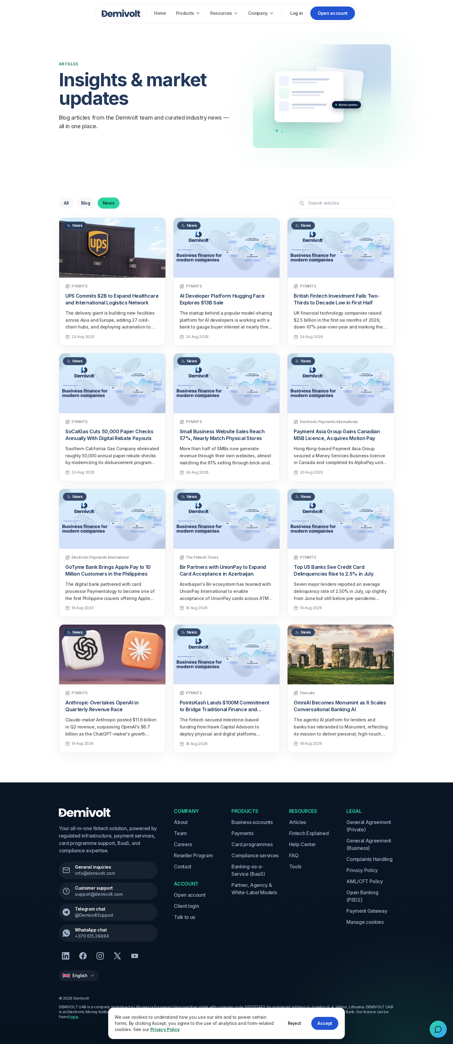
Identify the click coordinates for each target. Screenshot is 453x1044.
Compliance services (255, 855)
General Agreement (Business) (368, 844)
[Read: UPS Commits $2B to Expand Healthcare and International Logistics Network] (112, 248)
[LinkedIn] (65, 956)
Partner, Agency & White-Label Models (254, 888)
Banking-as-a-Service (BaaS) (248, 870)
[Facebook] (83, 956)
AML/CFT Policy (364, 881)
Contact (182, 866)
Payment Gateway (366, 911)
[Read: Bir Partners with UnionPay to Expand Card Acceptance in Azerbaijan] (226, 519)
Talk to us (184, 917)
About (180, 822)
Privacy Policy (362, 870)
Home (160, 13)
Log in (296, 13)
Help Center (302, 844)
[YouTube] (134, 956)
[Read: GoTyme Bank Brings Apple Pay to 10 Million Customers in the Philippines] (112, 519)
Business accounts (252, 822)
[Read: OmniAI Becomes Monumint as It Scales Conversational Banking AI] (341, 654)
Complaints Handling (369, 859)
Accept (324, 1023)
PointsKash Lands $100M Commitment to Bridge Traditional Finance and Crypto (224, 709)
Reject (294, 1023)
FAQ (294, 855)
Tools (295, 866)
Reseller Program (193, 855)
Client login (186, 906)
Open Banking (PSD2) (362, 896)
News (109, 203)
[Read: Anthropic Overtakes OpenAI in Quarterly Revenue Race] (112, 654)
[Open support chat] (438, 1029)
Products (185, 13)
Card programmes (251, 844)
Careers (183, 844)
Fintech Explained (309, 833)
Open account (189, 895)
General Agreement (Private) (368, 826)
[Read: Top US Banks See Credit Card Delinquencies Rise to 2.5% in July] (341, 519)
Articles (297, 822)
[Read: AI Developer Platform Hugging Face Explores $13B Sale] (226, 248)
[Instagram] (100, 956)
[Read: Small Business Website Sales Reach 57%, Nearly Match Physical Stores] (226, 383)
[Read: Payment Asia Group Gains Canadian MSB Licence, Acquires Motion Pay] (341, 383)
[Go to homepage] (121, 13)
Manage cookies (365, 922)
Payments (242, 833)
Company (258, 13)
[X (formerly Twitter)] (117, 956)
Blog (85, 203)
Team (180, 833)
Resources (221, 13)
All (66, 203)
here (74, 1016)
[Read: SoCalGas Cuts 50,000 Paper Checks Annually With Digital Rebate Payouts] (112, 383)
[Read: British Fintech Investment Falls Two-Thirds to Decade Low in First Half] (341, 248)
